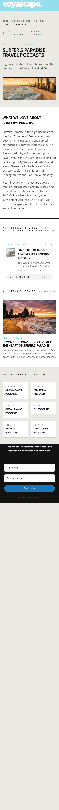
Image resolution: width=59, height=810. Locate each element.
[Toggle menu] (53, 5)
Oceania (39, 21)
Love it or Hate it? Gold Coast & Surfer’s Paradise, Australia (34, 254)
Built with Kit (29, 497)
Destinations (21, 21)
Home (6, 21)
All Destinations (15, 32)
